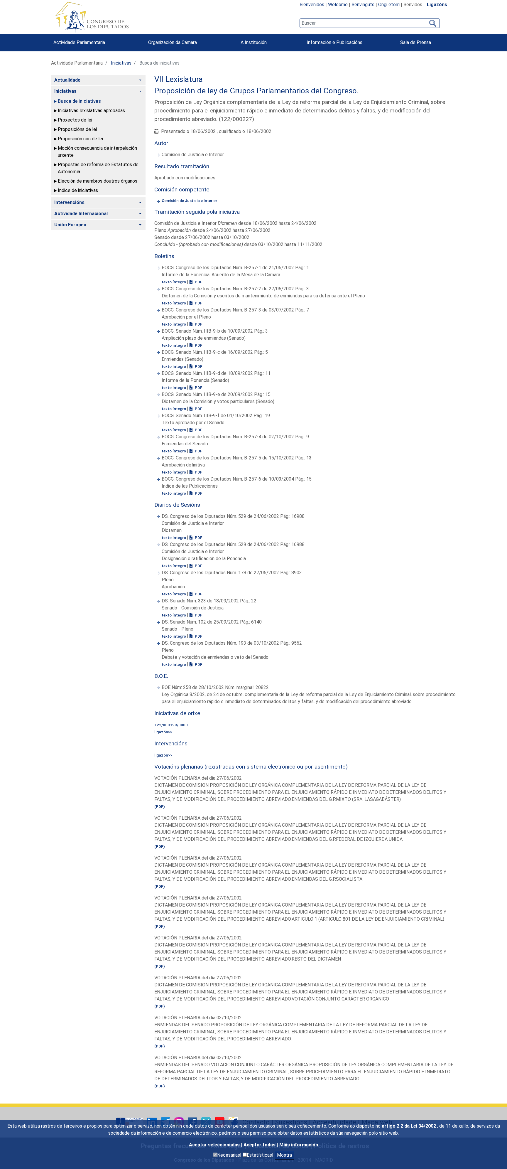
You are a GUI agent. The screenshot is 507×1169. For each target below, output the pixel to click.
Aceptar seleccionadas (215, 1145)
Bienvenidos (312, 4)
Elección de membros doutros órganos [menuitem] (97, 181)
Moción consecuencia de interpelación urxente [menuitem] (97, 151)
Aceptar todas (260, 1145)
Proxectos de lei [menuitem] (75, 120)
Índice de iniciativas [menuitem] (78, 190)
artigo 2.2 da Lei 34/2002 (409, 1126)
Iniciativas (121, 63)
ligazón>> (163, 732)
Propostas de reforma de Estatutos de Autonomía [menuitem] (98, 168)
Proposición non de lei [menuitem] (80, 139)
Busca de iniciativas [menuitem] (79, 101)
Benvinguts (362, 4)
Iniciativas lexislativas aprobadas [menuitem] (91, 110)
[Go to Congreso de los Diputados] (92, 17)
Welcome (338, 4)
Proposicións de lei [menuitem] (77, 129)
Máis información (298, 1145)
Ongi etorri (389, 4)
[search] (370, 23)
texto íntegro (174, 281)
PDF (198, 281)
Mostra (284, 1155)
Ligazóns (437, 4)
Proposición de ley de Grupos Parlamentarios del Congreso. (256, 90)
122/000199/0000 (171, 724)
